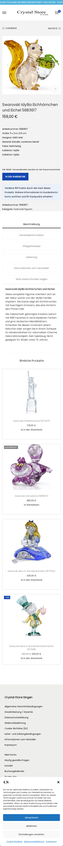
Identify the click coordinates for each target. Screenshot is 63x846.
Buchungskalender (14, 771)
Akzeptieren (31, 817)
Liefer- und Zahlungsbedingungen (23, 733)
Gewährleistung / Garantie (19, 711)
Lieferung (31, 257)
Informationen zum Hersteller (31, 268)
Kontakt (9, 765)
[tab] (31, 224)
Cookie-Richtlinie (14, 841)
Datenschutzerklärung (34, 841)
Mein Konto (11, 754)
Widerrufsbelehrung (15, 722)
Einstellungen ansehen (31, 834)
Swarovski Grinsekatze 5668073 (31, 495)
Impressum (51, 841)
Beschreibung (31, 224)
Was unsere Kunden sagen (31, 279)
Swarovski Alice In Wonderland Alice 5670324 (31, 571)
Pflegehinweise (32, 246)
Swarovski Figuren (23, 209)
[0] (56, 13)
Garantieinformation (31, 235)
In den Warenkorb (15, 176)
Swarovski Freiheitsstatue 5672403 (31, 420)
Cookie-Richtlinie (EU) (16, 728)
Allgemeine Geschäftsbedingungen (24, 706)
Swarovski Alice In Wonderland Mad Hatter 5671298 (31, 648)
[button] (58, 782)
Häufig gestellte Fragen (17, 760)
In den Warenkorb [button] (33, 429)
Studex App (11, 776)
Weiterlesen (33, 504)
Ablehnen (31, 826)
